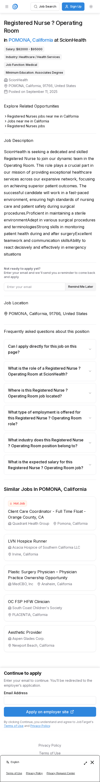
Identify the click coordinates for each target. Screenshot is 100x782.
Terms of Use (14, 726)
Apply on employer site (47, 711)
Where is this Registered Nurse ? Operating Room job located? (38, 393)
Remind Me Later (80, 286)
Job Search (47, 6)
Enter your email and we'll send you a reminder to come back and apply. (49, 273)
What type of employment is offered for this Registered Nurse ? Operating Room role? (45, 418)
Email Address (16, 693)
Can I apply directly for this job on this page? (42, 349)
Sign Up (76, 6)
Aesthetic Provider (25, 632)
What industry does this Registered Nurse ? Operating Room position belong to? (45, 442)
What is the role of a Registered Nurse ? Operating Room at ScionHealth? (44, 371)
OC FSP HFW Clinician (29, 601)
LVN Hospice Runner (27, 541)
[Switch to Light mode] (91, 6)
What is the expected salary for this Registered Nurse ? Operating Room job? (45, 464)
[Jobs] (15, 7)
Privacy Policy (40, 726)
